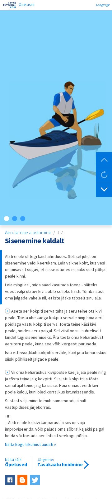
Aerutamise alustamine (28, 232)
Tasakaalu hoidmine (60, 462)
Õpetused (16, 462)
